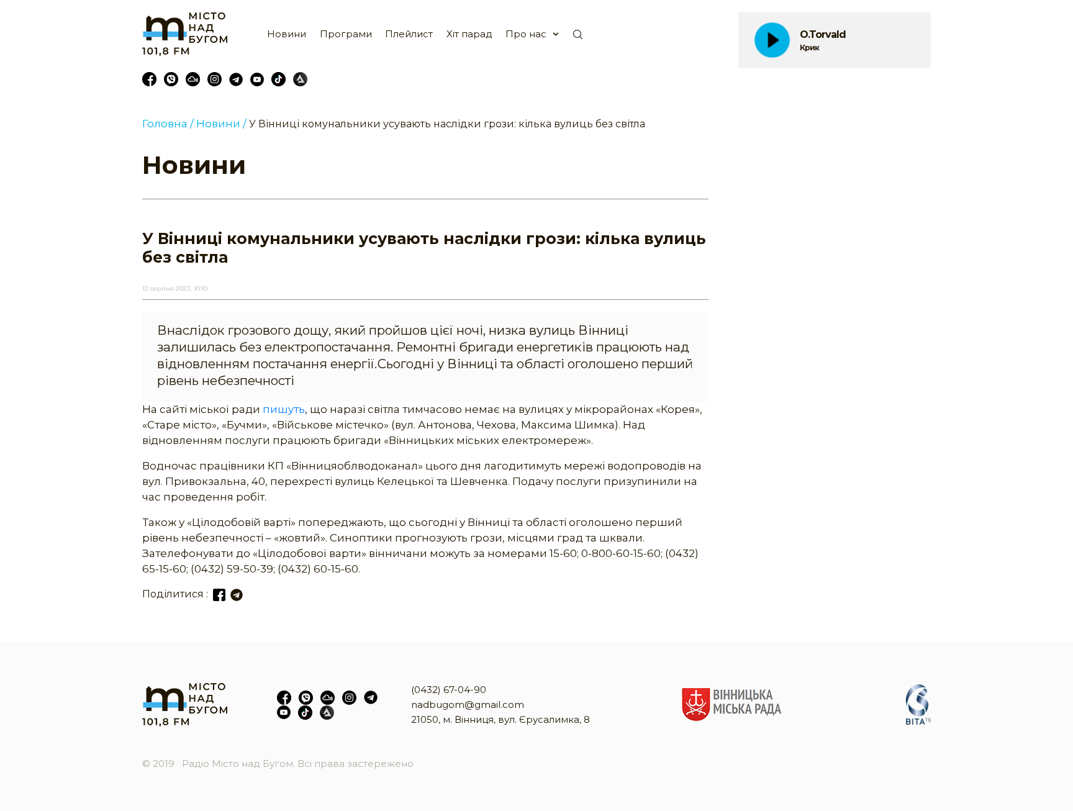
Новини (286, 34)
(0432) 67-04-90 (448, 689)
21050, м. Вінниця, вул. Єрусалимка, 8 (500, 719)
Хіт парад (469, 34)
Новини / (221, 123)
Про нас (525, 34)
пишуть (284, 409)
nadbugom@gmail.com (467, 704)
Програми (346, 34)
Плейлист (409, 34)
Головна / (168, 123)
